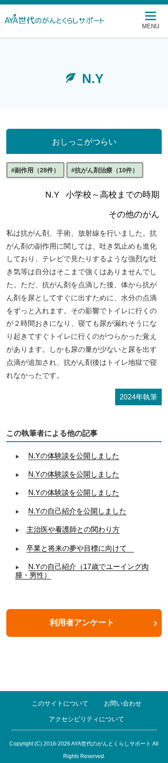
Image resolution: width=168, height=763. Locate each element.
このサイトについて (60, 703)
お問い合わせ (123, 703)
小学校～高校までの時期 (112, 194)
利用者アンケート (82, 622)
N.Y (52, 194)
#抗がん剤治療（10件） (104, 170)
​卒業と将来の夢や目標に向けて (80, 548)
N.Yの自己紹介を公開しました (77, 511)
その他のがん (133, 214)
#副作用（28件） (35, 170)
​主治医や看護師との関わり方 (73, 529)
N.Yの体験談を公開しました (73, 456)
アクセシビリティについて (86, 719)
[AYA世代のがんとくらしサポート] (73, 19)
